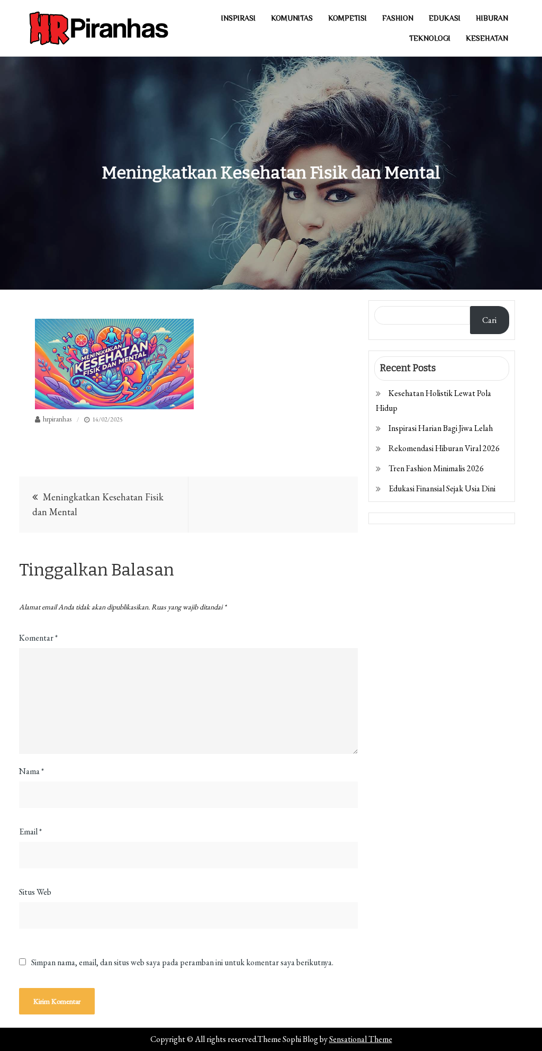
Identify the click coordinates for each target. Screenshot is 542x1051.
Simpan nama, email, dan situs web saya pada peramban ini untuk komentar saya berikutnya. (182, 962)
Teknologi (429, 38)
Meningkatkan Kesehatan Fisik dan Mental (98, 504)
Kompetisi (347, 18)
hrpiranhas (57, 419)
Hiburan (492, 18)
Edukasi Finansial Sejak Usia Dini (442, 488)
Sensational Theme (360, 1039)
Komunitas (292, 18)
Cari (489, 320)
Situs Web (35, 891)
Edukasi (444, 18)
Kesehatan (487, 38)
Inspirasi (238, 18)
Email (30, 831)
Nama (31, 771)
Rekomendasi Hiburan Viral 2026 (444, 448)
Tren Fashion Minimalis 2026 (436, 468)
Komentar (38, 637)
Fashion (397, 18)
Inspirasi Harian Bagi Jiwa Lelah (441, 428)
